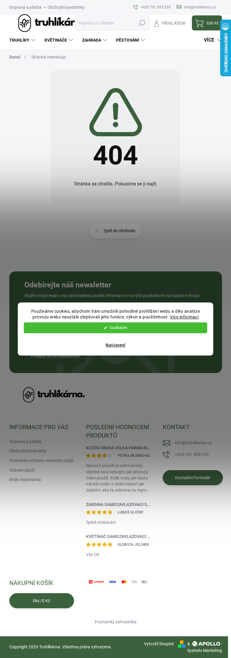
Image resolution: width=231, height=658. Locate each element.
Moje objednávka (25, 479)
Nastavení (115, 345)
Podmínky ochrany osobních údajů (41, 460)
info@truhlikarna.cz (193, 442)
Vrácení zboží (21, 470)
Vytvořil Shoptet (159, 643)
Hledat (142, 23)
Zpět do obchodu (119, 230)
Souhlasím (118, 328)
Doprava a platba (25, 7)
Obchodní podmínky (66, 7)
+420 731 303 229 (192, 454)
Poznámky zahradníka (116, 621)
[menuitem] (23, 40)
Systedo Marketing (204, 650)
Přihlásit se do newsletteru (55, 356)
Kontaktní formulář (193, 477)
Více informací (184, 317)
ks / (41, 600)
